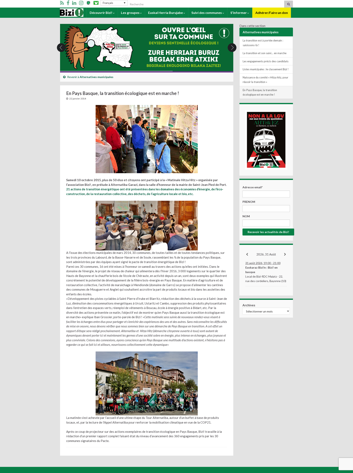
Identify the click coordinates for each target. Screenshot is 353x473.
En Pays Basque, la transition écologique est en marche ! (260, 92)
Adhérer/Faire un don (271, 13)
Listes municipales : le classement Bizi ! (266, 69)
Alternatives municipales (96, 77)
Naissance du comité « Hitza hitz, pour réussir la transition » (265, 80)
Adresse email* (252, 187)
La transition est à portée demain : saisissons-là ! (263, 43)
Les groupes (130, 13)
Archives (248, 305)
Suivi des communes (206, 13)
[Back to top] (344, 449)
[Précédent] (247, 254)
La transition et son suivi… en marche (264, 53)
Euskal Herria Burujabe (165, 13)
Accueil (65, 13)
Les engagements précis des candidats (265, 61)
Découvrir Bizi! (101, 13)
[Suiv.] (285, 254)
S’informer (238, 13)
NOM (246, 216)
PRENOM (248, 201)
